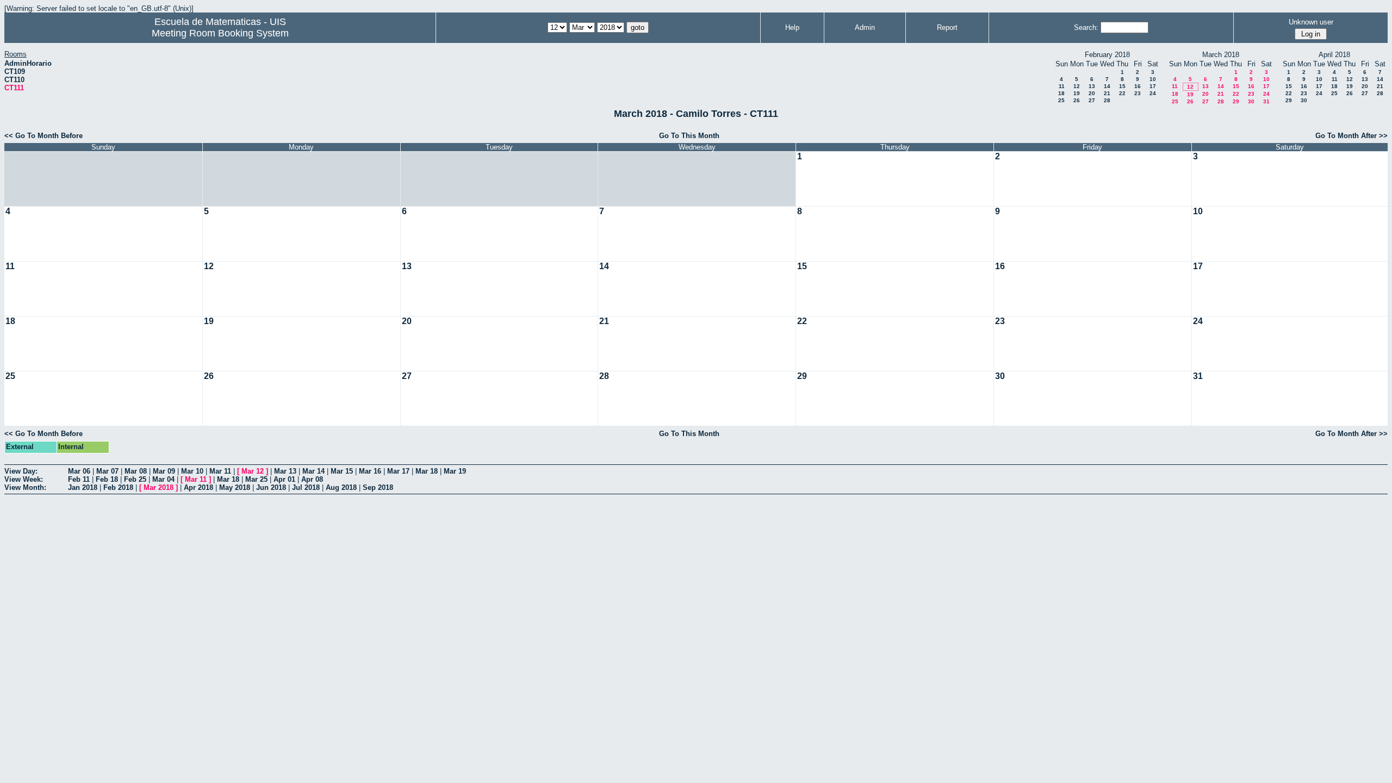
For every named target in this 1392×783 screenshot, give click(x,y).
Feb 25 (135, 479)
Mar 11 (220, 471)
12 (1076, 86)
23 (1137, 93)
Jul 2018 (306, 487)
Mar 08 (136, 471)
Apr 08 (312, 479)
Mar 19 (455, 471)
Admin (865, 27)
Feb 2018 (118, 487)
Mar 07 (107, 471)
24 (1152, 93)
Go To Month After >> (1351, 136)
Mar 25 (256, 479)
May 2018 (234, 487)
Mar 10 (192, 471)
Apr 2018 (198, 487)
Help (792, 27)
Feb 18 (107, 479)
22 (1122, 93)
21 (1107, 93)
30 (1251, 101)
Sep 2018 (378, 487)
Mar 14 (313, 471)
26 (1076, 100)
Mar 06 (79, 471)
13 (1092, 86)
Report (947, 27)
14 (1107, 86)
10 (1152, 79)
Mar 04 (163, 479)
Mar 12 (252, 471)
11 (1062, 86)
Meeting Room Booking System (220, 33)
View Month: (25, 487)
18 (1061, 93)
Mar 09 (164, 471)
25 (1061, 100)
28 (1107, 100)
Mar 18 (426, 471)
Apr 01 (284, 479)
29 (1236, 101)
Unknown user (1311, 22)
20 (1092, 93)
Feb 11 (79, 479)
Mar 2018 (158, 487)
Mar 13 (285, 471)
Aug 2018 (341, 487)
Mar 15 (342, 471)
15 (1122, 86)
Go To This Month (689, 136)
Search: (1086, 27)
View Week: (23, 479)
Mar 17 (398, 471)
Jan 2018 (82, 487)
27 (1092, 100)
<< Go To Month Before (43, 136)
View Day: (21, 471)
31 (1266, 101)
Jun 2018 (271, 487)
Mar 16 (370, 471)
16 (1137, 86)
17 (1152, 86)
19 (1076, 93)
